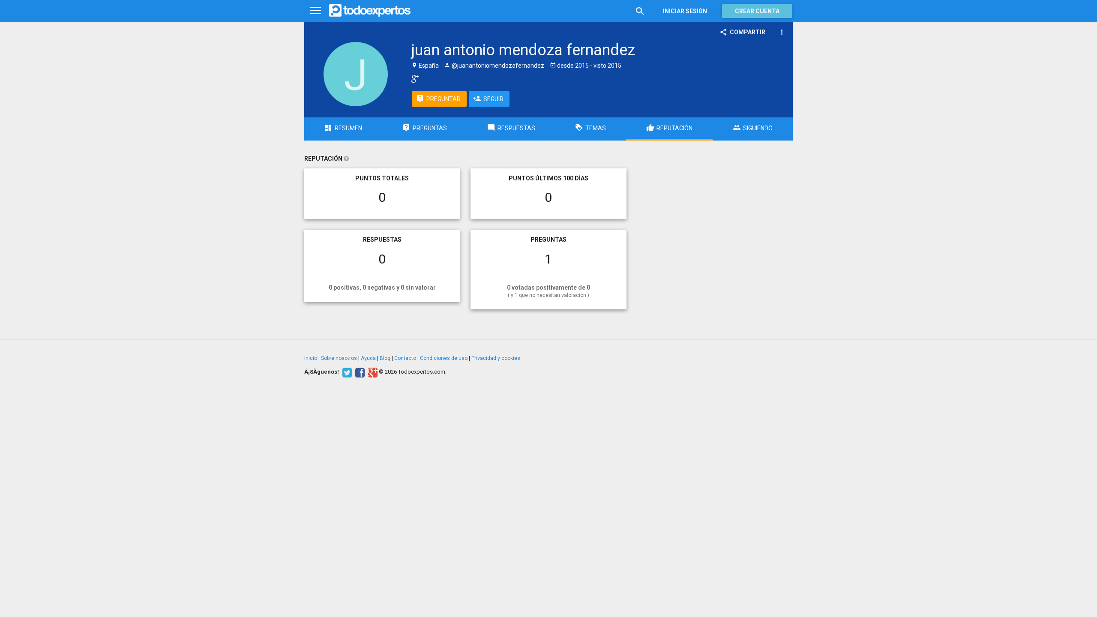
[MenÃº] (315, 11)
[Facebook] (359, 371)
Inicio (310, 358)
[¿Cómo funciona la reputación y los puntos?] (346, 158)
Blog (385, 358)
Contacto (405, 358)
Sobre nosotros (339, 358)
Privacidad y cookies (495, 358)
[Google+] (372, 371)
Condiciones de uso (444, 358)
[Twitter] (346, 371)
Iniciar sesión (685, 11)
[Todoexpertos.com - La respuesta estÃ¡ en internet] (370, 10)
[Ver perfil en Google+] (413, 78)
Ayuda (368, 358)
